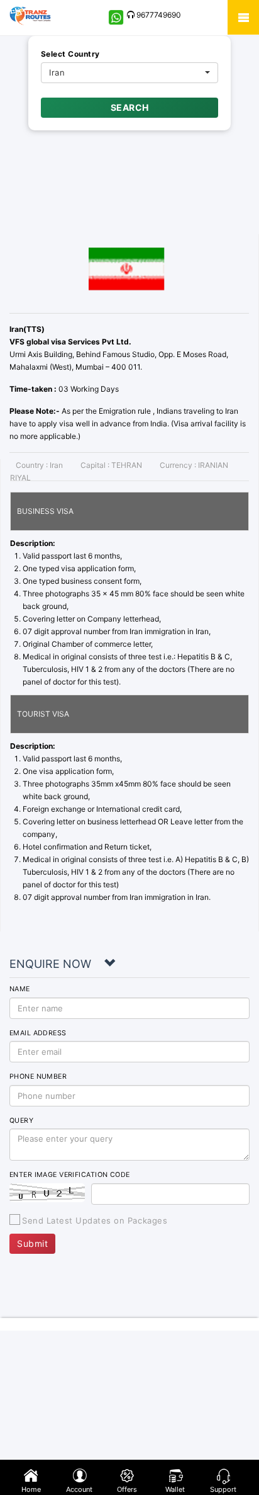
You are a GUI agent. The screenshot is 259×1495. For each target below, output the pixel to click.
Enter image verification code (69, 1175)
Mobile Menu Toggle (243, 17)
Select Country (70, 54)
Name (19, 989)
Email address (38, 1033)
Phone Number (38, 1076)
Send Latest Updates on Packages (94, 1220)
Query (21, 1121)
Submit (32, 1243)
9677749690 (158, 15)
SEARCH (130, 107)
